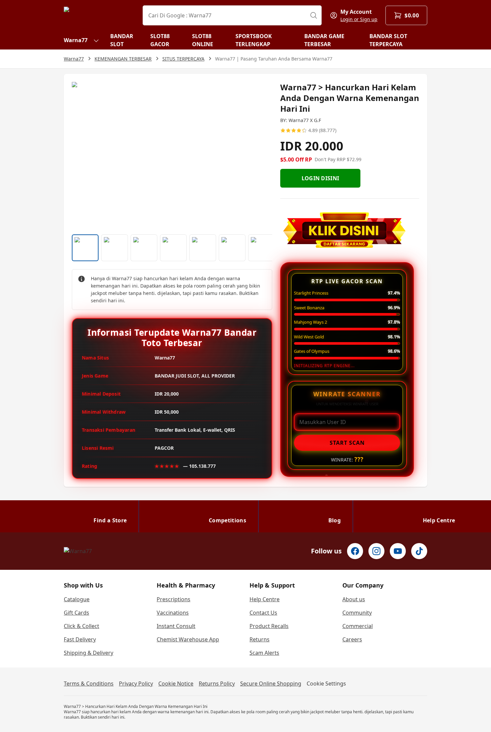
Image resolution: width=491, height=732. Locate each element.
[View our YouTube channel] (398, 551)
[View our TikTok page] (419, 551)
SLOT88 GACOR (160, 40)
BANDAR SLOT (121, 40)
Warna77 (76, 40)
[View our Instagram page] (376, 551)
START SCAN (347, 442)
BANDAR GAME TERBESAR (324, 40)
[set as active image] (85, 247)
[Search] (314, 15)
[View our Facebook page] (355, 551)
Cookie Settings (326, 683)
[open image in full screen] (172, 155)
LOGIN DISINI (320, 178)
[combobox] (232, 15)
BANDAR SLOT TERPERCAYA (388, 40)
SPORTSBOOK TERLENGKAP (253, 40)
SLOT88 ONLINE (202, 40)
